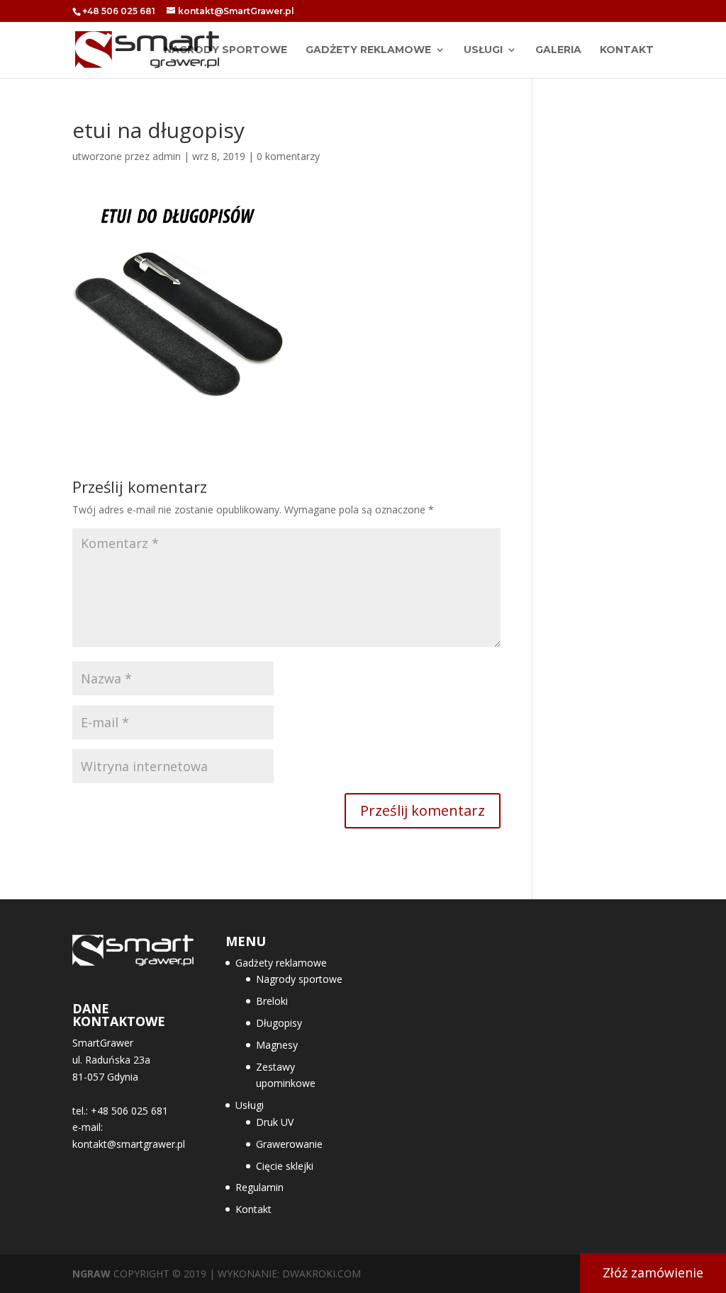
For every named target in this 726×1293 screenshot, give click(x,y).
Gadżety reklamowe (368, 50)
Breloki (272, 1001)
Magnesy (277, 1045)
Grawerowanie (289, 1144)
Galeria (558, 50)
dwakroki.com (321, 1273)
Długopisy (279, 1023)
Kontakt (627, 50)
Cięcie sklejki (284, 1166)
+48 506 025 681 (118, 11)
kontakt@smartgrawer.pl (128, 1144)
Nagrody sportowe (299, 979)
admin (166, 156)
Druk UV (275, 1122)
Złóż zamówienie (653, 1272)
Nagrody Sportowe (225, 50)
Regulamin (259, 1187)
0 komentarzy (288, 156)
